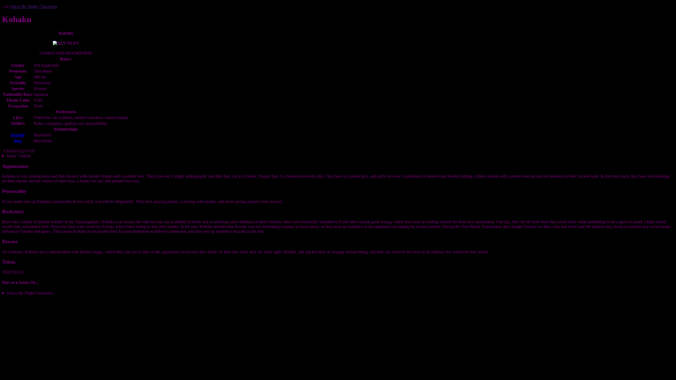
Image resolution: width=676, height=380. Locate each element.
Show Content (19, 156)
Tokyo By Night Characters (30, 293)
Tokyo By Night (23, 6)
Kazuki (17, 135)
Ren (18, 141)
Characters (48, 6)
